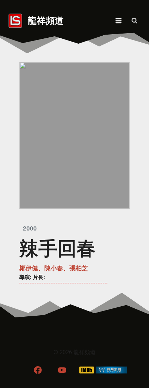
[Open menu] (118, 20)
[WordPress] (111, 370)
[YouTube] (62, 370)
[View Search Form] (134, 21)
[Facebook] (37, 370)
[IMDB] (87, 370)
